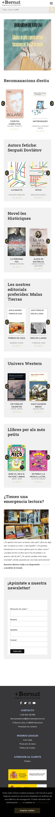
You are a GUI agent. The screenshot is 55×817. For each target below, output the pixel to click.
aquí (20, 802)
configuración (41, 802)
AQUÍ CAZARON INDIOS (38, 405)
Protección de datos (27, 744)
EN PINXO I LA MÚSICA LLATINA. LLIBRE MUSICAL (38, 475)
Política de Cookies (27, 748)
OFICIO (38, 190)
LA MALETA (16, 190)
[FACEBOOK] (21, 703)
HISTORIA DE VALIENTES (16, 405)
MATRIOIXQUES (40, 121)
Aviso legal (27, 740)
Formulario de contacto (27, 726)
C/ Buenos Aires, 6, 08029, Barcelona (27, 722)
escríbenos (46, 564)
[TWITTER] (25, 703)
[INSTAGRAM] (30, 703)
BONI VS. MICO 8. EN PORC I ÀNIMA (16, 475)
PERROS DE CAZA (16, 338)
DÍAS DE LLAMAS (38, 338)
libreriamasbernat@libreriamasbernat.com (27, 719)
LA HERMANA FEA (16, 260)
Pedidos (27, 761)
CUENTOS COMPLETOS (15, 122)
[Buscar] (52, 10)
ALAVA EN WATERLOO (38, 260)
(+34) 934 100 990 (27, 715)
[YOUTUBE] (34, 703)
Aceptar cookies (27, 810)
